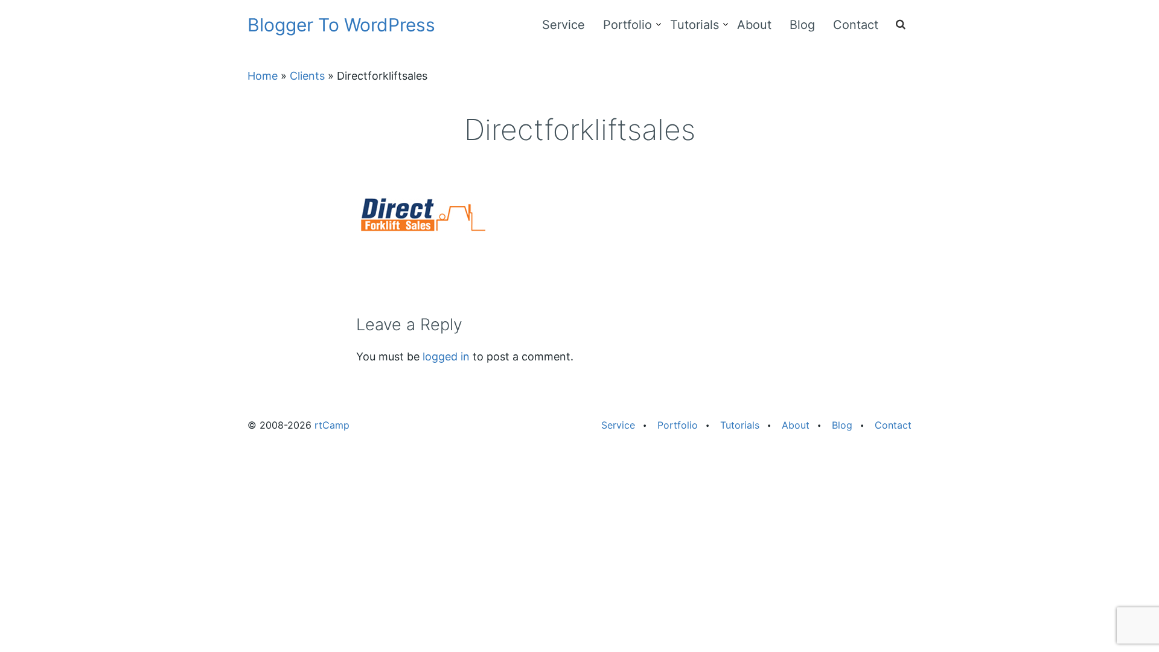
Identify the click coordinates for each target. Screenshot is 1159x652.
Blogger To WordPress (341, 25)
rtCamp (332, 425)
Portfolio (627, 25)
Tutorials (694, 25)
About (754, 25)
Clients (307, 75)
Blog (802, 25)
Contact (855, 25)
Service (563, 25)
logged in (446, 356)
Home (262, 75)
